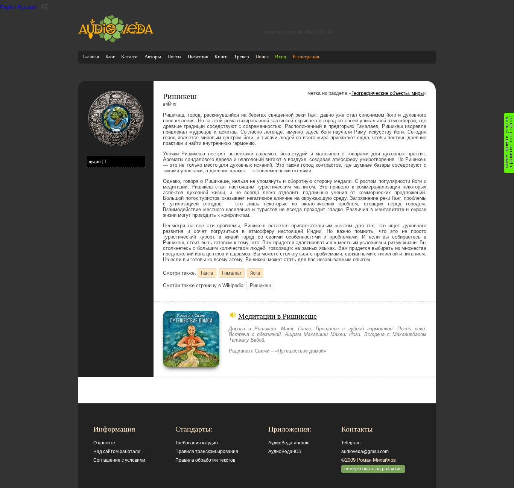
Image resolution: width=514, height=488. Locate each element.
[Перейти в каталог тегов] (116, 145)
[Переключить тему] (45, 6)
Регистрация (306, 56)
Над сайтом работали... (118, 451)
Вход (280, 56)
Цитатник (198, 56)
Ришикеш (260, 285)
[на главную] (116, 41)
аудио (95, 161)
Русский (27, 7)
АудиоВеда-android (289, 442)
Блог (110, 56)
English (8, 7)
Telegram (350, 442)
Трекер (241, 56)
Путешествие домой (301, 351)
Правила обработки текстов (205, 460)
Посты (174, 56)
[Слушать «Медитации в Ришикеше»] (191, 365)
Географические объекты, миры (387, 93)
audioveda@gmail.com (365, 451)
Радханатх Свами (249, 351)
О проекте (104, 442)
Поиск (262, 56)
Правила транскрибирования (206, 451)
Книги (221, 56)
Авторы (152, 56)
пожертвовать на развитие (373, 468)
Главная (90, 56)
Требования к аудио (196, 442)
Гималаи (231, 273)
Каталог (129, 56)
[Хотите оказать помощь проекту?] (509, 143)
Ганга (207, 273)
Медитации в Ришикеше (277, 316)
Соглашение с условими (119, 460)
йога (255, 273)
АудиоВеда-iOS (284, 451)
